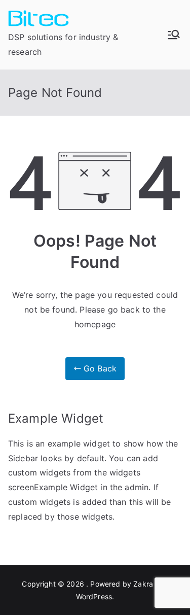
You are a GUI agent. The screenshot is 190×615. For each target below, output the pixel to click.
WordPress (94, 596)
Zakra (143, 583)
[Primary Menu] (174, 34)
